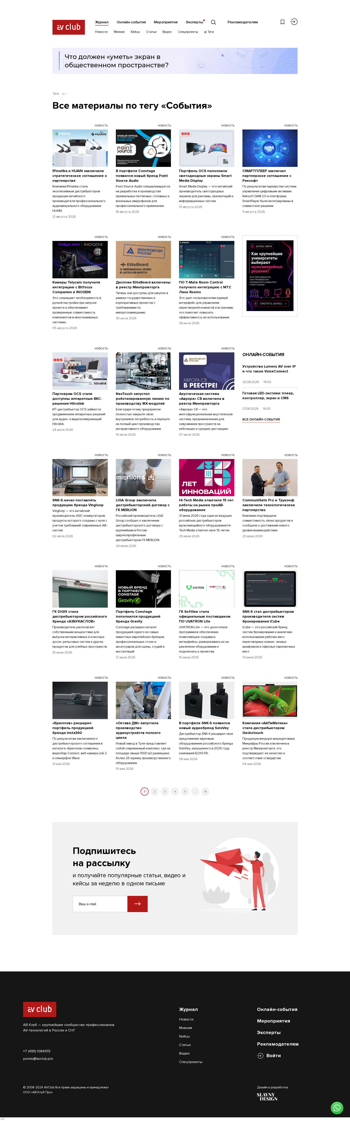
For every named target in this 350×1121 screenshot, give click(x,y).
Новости (101, 32)
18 (205, 791)
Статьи (151, 32)
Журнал (102, 22)
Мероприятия (166, 22)
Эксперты (194, 22)
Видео (167, 32)
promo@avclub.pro (38, 1058)
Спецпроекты (188, 32)
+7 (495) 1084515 (36, 1051)
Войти (273, 1056)
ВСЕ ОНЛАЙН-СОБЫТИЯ (261, 419)
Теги (210, 32)
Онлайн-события (131, 22)
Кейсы (135, 32)
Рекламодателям (243, 22)
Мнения (119, 32)
